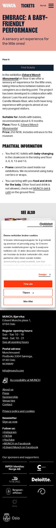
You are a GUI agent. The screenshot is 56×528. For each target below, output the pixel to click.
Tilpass (26, 292)
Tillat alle (28, 284)
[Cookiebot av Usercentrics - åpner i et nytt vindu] (40, 225)
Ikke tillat (28, 301)
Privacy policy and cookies (18, 411)
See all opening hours (15, 342)
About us (7, 389)
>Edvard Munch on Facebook (20, 447)
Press (5, 393)
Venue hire (8, 401)
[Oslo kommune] (28, 517)
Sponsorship (10, 397)
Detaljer (43, 274)
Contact (7, 404)
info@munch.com (13, 370)
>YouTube (8, 440)
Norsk (43, 6)
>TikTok (7, 436)
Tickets (27, 6)
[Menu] (51, 6)
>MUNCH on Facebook (16, 443)
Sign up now (9, 422)
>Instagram (9, 432)
